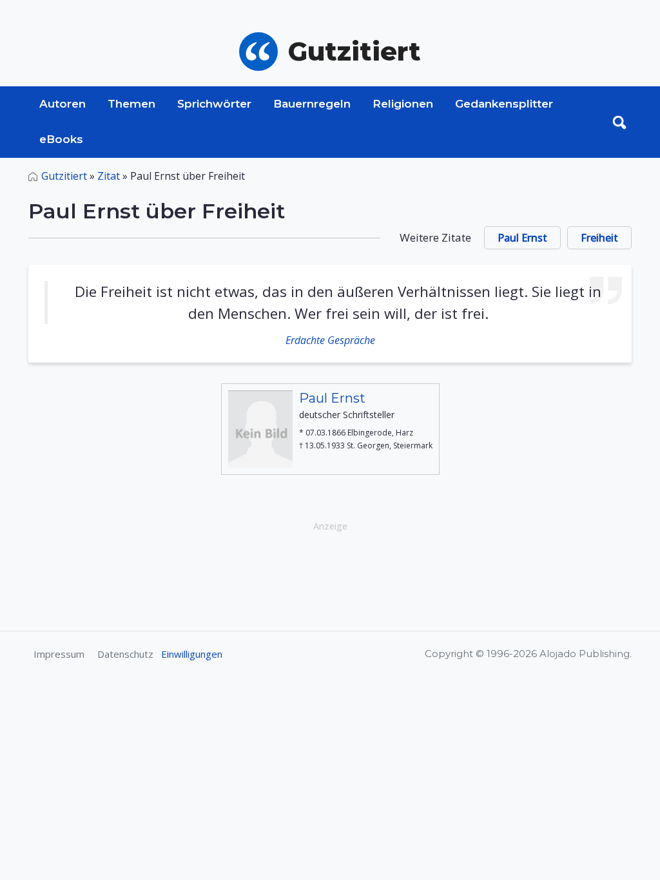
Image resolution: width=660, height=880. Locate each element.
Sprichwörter (214, 103)
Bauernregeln (312, 103)
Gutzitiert (64, 176)
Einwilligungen (191, 653)
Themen (131, 103)
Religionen (403, 103)
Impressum (59, 653)
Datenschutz (125, 653)
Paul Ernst (522, 238)
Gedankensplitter (504, 103)
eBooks (61, 139)
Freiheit (599, 238)
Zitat (108, 176)
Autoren (62, 103)
